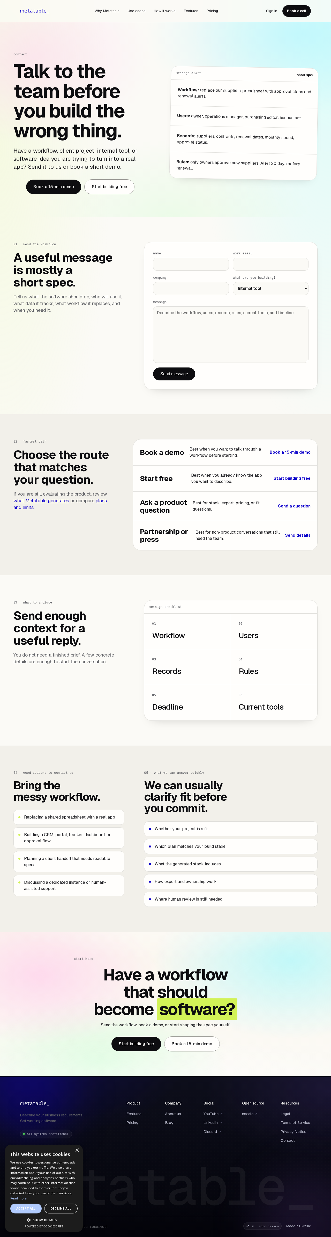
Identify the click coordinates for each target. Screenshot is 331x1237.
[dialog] (44, 1188)
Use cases (137, 11)
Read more (18, 1198)
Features (191, 11)
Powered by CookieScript (44, 1226)
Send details (298, 535)
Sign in (271, 11)
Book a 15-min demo (53, 186)
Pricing (212, 11)
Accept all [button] (26, 1208)
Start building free (109, 186)
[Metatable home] (34, 11)
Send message (174, 374)
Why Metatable (107, 11)
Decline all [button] (60, 1208)
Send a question (294, 506)
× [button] (77, 1150)
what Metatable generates (41, 501)
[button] (44, 1220)
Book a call (296, 11)
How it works (165, 11)
